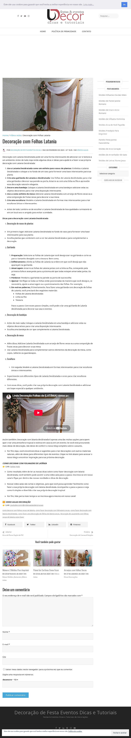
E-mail (6, 644)
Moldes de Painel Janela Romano (109, 102)
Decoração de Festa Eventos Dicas (25, 150)
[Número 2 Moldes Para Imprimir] (17, 551)
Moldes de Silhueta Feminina (112, 119)
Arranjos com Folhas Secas (75, 570)
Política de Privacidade (64, 31)
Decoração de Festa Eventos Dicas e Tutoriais (65, 712)
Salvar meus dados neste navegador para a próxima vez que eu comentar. (39, 669)
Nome (6, 632)
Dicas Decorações (71, 577)
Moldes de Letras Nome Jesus (112, 160)
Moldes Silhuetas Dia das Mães (112, 95)
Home (43, 31)
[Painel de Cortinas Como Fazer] (47, 551)
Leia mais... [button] (88, 4)
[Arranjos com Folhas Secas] (78, 551)
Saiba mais (15, 466)
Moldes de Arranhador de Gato (113, 154)
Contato (86, 31)
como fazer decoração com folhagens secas (53, 510)
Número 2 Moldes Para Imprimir (16, 570)
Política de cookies (75, 731)
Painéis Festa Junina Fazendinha (107, 141)
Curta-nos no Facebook (113, 180)
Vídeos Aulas (15, 135)
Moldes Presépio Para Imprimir (109, 132)
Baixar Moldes (8, 577)
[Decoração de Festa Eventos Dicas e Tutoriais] (65, 10)
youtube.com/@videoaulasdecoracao (26, 505)
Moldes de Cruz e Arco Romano (109, 111)
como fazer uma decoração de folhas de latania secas (38, 514)
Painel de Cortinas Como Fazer (46, 570)
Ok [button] (124, 5)
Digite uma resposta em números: (18, 674)
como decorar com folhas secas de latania (19, 510)
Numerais (17, 577)
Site (4, 657)
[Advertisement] (65, 56)
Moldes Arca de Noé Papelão (112, 125)
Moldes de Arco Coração (110, 148)
